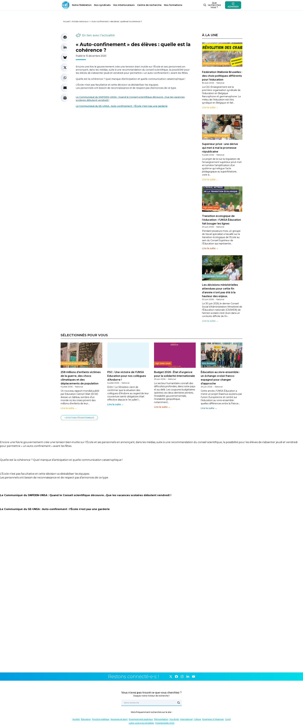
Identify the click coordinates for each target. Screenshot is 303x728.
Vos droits (174, 719)
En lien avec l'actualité (98, 35)
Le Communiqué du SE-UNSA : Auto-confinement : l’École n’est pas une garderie (121, 106)
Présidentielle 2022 (164, 723)
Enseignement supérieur (141, 719)
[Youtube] (193, 676)
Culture (197, 719)
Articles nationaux (80, 21)
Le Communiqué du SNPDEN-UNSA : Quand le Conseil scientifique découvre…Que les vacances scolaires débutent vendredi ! (85, 495)
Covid (228, 719)
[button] (65, 37)
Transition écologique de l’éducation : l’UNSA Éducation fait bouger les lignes (221, 220)
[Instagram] (182, 676)
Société (76, 719)
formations (173, 5)
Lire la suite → (210, 107)
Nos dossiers (208, 363)
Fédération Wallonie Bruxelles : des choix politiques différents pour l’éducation (222, 76)
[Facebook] (176, 676)
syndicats (102, 5)
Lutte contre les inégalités (141, 723)
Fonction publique (100, 719)
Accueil (66, 21)
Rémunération (161, 719)
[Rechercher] (178, 703)
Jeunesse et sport (119, 719)
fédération (82, 5)
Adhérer (233, 6)
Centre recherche (149, 5)
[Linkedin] (187, 676)
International (186, 719)
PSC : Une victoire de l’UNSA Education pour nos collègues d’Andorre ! (126, 376)
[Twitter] (170, 676)
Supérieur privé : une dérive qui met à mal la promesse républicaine (220, 148)
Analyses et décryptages (216, 63)
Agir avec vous (210, 207)
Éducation (86, 719)
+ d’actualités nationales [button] (79, 417)
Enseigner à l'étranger (213, 719)
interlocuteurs (124, 5)
